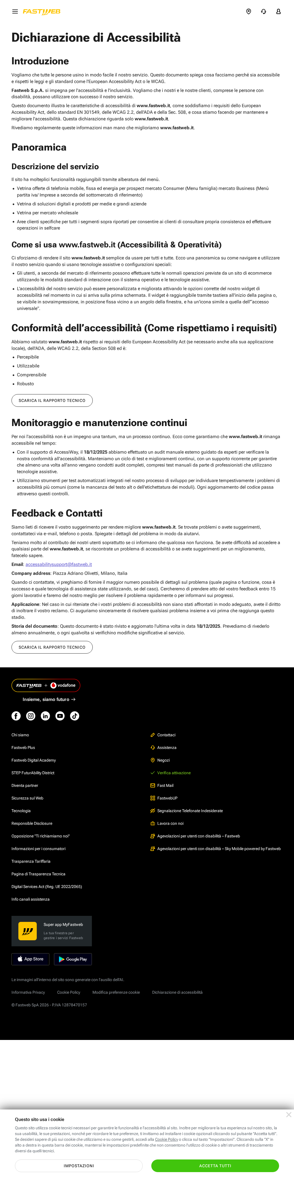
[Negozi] (249, 11)
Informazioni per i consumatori (38, 848)
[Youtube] (60, 715)
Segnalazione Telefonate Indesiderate (190, 810)
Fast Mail (165, 785)
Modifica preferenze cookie (116, 992)
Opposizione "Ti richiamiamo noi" (40, 836)
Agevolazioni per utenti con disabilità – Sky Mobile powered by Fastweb (219, 848)
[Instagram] (30, 715)
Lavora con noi (170, 823)
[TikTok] (74, 715)
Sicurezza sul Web (27, 798)
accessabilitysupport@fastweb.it (59, 564)
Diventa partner (24, 785)
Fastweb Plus (23, 747)
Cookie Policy (68, 992)
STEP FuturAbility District (32, 772)
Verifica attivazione (174, 772)
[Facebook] (16, 715)
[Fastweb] (43, 11)
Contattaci (166, 735)
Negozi (163, 760)
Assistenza (167, 747)
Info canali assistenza (30, 899)
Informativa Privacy (28, 992)
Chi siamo (20, 735)
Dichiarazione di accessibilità (177, 992)
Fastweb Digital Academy (33, 760)
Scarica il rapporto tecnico (52, 400)
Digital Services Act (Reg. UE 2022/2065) (46, 886)
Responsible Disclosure (31, 823)
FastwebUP (167, 798)
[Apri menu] (14, 11)
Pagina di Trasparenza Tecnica (38, 874)
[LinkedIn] (45, 715)
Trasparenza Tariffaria (31, 861)
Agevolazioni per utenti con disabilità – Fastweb (198, 836)
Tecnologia (21, 810)
